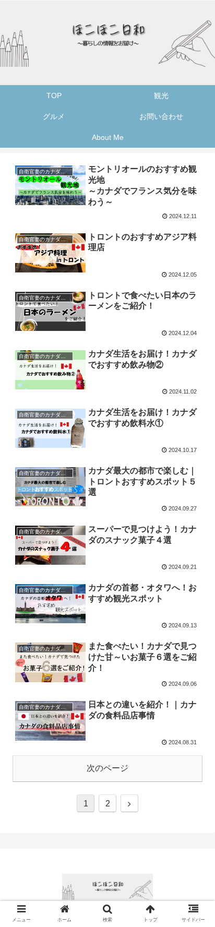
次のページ (107, 768)
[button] (193, 856)
